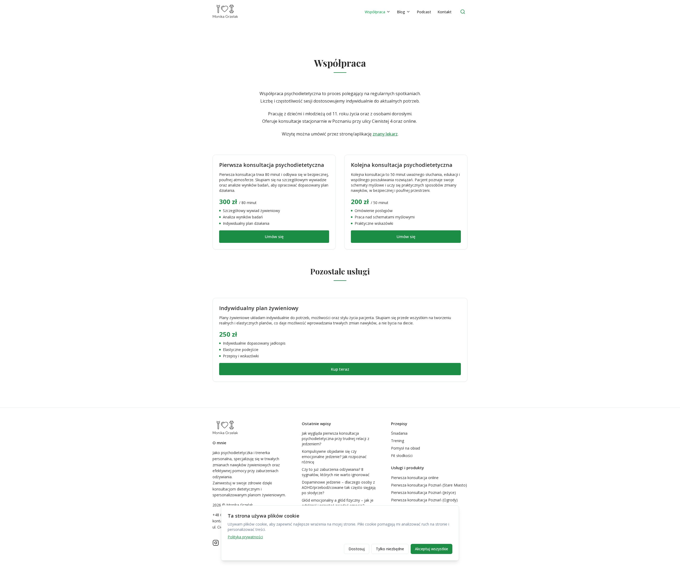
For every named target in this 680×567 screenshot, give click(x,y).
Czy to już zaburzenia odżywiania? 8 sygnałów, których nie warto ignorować (335, 472)
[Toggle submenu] (388, 12)
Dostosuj (356, 548)
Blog (401, 11)
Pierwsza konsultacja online (415, 477)
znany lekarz (385, 134)
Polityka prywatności (245, 536)
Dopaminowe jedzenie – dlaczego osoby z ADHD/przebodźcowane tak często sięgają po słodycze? (339, 487)
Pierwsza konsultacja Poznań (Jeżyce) (423, 492)
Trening (397, 440)
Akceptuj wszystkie (431, 548)
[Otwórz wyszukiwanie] (463, 11)
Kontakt (444, 11)
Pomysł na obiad (405, 448)
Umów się (274, 236)
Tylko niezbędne (390, 548)
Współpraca (375, 11)
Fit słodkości (402, 455)
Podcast (424, 11)
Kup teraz (340, 369)
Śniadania (399, 433)
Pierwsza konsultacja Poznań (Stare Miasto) (429, 485)
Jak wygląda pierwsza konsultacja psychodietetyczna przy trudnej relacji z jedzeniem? (335, 438)
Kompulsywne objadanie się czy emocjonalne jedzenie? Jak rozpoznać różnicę (334, 456)
